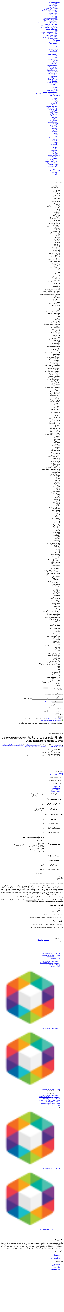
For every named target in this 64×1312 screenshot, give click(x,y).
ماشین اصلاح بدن (52, 159)
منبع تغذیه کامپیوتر (51, 65)
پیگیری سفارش (55, 1269)
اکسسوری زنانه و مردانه (50, 19)
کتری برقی (54, 144)
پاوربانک (54, 62)
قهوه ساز (54, 128)
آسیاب (55, 142)
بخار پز (55, 147)
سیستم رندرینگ (52, 41)
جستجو (45, 688)
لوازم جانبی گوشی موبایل (50, 33)
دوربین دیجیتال (53, 66)
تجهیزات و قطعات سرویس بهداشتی (47, 22)
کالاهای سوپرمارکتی (54, 170)
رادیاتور (55, 118)
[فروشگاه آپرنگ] (56, 179)
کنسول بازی (53, 51)
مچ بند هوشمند (53, 63)
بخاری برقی (53, 115)
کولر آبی (54, 101)
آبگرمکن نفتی (53, 112)
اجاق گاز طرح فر (18, 745)
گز (56, 174)
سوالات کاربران (55, 789)
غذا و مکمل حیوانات (51, 29)
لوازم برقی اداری (52, 30)
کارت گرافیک (53, 49)
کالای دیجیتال (53, 14)
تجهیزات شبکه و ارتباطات (50, 21)
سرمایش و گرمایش (54, 95)
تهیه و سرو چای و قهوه (50, 24)
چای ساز (54, 153)
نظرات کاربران (56, 788)
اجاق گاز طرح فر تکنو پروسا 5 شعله (34, 746)
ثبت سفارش (56, 1264)
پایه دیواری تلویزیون (51, 90)
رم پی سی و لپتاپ (52, 71)
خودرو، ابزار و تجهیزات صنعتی (48, 25)
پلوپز (55, 133)
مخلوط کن (54, 148)
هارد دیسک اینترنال (51, 70)
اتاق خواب (54, 16)
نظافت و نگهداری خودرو (50, 36)
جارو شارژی (53, 81)
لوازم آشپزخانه (52, 5)
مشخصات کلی (56, 786)
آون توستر (54, 129)
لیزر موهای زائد (52, 166)
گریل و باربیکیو (53, 145)
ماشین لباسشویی (52, 77)
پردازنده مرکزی (52, 73)
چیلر (55, 96)
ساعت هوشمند (52, 59)
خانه (62, 718)
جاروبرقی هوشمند (52, 82)
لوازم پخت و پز (52, 13)
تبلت (55, 55)
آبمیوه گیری (53, 125)
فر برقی (54, 152)
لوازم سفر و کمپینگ (51, 35)
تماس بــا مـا (56, 1257)
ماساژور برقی (53, 167)
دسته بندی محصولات (54, 2)
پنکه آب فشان (53, 120)
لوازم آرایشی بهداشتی (51, 8)
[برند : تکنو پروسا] (57, 769)
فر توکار (54, 139)
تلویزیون (54, 87)
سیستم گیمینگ (52, 43)
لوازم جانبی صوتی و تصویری (49, 32)
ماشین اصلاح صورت (51, 161)
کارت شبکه (53, 44)
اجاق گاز (54, 126)
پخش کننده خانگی (52, 88)
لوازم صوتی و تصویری (50, 18)
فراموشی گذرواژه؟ (46, 701)
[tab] (30, 786)
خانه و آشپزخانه (52, 7)
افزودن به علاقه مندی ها (56, 774)
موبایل (55, 57)
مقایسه (61, 773)
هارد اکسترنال (53, 68)
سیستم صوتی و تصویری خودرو (48, 27)
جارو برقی (54, 84)
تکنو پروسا (58, 745)
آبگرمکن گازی (53, 111)
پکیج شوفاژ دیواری (51, 107)
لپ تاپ (55, 60)
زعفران (54, 172)
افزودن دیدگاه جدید (31, 901)
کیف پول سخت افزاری (50, 54)
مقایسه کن (40, 940)
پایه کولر (54, 117)
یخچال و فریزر (53, 76)
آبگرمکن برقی (53, 109)
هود (56, 134)
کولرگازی (54, 103)
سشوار (55, 158)
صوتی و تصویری (55, 85)
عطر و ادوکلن (53, 156)
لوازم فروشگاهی (52, 38)
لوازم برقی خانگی (52, 11)
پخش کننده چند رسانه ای (50, 92)
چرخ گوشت (53, 131)
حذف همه (46, 940)
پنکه (55, 98)
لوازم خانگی (53, 3)
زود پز (55, 136)
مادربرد (55, 46)
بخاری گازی (53, 104)
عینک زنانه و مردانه (51, 163)
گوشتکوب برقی (52, 137)
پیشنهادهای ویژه (55, 1258)
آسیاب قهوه (53, 140)
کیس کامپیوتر (53, 52)
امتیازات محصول (55, 791)
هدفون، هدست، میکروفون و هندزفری (46, 93)
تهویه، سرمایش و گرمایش (49, 10)
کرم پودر (54, 169)
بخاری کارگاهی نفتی (51, 106)
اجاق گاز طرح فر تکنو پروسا (52, 746)
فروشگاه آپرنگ (56, 1255)
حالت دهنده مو (53, 164)
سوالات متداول (56, 1265)
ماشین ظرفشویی (52, 79)
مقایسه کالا (57, 1253)
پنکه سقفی (54, 100)
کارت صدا (54, 48)
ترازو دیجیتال (53, 150)
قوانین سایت (56, 1267)
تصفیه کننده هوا (52, 122)
